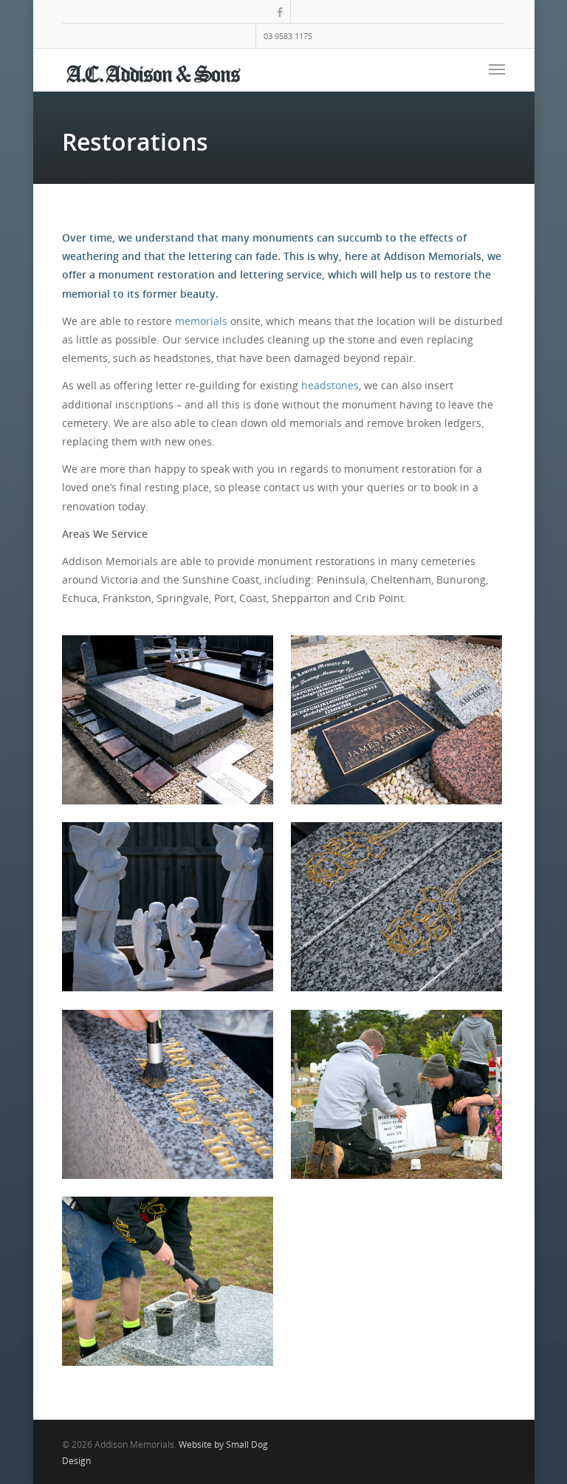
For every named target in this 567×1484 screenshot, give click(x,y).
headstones (330, 385)
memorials (201, 321)
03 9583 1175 (288, 35)
